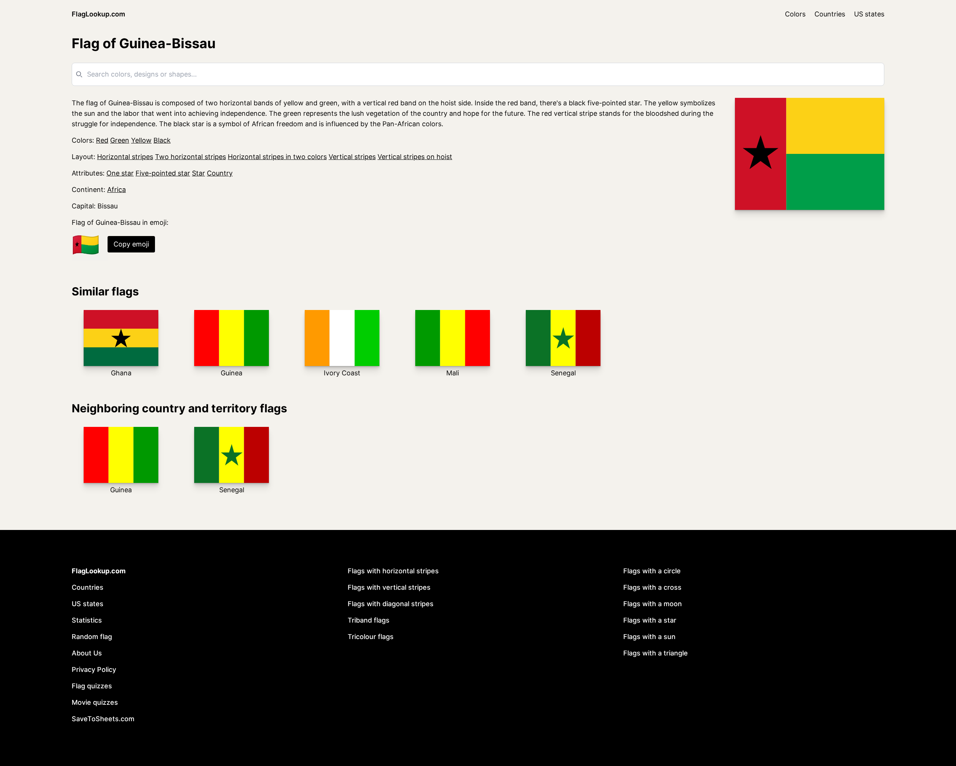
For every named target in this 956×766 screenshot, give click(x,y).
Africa (116, 189)
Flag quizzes (92, 686)
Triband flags (368, 620)
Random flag (92, 637)
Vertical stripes (352, 157)
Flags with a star (649, 620)
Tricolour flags (371, 637)
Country (220, 173)
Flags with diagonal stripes (391, 604)
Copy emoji (131, 244)
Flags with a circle (652, 571)
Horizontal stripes (125, 157)
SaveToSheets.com (103, 719)
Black (162, 140)
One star (120, 173)
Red (102, 140)
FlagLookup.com (98, 14)
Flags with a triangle (655, 653)
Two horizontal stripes (190, 157)
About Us (87, 653)
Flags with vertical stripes (389, 587)
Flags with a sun (649, 637)
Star (198, 173)
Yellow (141, 140)
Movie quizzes (95, 702)
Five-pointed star (163, 173)
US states (869, 14)
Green (119, 140)
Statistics (87, 620)
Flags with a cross (652, 587)
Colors (795, 14)
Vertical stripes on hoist (415, 157)
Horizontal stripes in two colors (277, 157)
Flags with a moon (652, 604)
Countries (829, 14)
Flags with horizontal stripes (393, 571)
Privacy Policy (94, 669)
